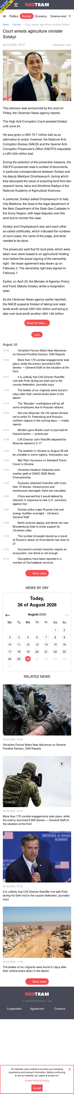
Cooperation (14, 1008)
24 (9, 659)
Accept (37, 1088)
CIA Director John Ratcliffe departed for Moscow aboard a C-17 (39, 441)
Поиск (69, 5)
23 (64, 652)
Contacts (59, 1008)
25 (18, 659)
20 (37, 652)
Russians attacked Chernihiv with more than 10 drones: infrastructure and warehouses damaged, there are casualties (39, 486)
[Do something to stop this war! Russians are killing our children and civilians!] (7, 7)
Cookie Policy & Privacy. (37, 1080)
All (4, 16)
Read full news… (37, 323)
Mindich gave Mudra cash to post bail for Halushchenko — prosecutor (40, 432)
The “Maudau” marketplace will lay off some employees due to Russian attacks (38, 405)
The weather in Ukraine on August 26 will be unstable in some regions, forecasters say (40, 452)
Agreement (37, 1008)
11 (18, 644)
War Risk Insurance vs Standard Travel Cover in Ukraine (39, 462)
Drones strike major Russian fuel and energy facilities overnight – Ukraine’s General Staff (38, 513)
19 (27, 652)
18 (18, 652)
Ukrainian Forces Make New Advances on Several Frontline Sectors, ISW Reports (39, 352)
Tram (37, 4)
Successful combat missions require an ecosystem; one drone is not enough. (40, 551)
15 (55, 644)
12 (27, 644)
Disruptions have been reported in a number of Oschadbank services (37, 560)
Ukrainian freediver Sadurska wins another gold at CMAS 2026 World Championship (36, 473)
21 (46, 652)
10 (9, 644)
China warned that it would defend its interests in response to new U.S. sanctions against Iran (39, 500)
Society (26, 16)
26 (27, 659)
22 (55, 652)
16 (64, 644)
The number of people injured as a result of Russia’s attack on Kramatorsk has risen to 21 (41, 539)
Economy (41, 16)
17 (9, 652)
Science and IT (59, 16)
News (6, 24)
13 (37, 644)
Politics (13, 16)
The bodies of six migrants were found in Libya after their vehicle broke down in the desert (40, 394)
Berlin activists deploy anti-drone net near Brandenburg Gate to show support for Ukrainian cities (40, 526)
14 (46, 644)
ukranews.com (62, 45)
